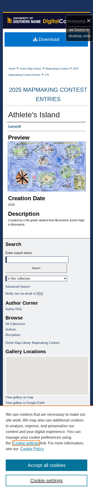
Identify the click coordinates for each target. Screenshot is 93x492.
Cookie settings (26, 443)
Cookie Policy (32, 449)
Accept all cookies (47, 465)
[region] (46, 448)
